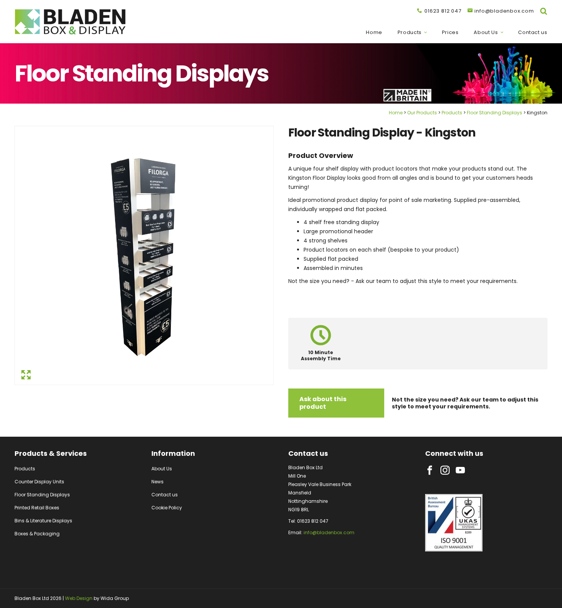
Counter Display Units (39, 481)
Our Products (422, 112)
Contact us (532, 32)
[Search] (543, 11)
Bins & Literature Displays (43, 520)
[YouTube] (460, 470)
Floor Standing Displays (494, 112)
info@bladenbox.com (329, 532)
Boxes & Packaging (37, 533)
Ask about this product (322, 403)
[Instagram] (445, 470)
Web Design (79, 598)
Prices (450, 32)
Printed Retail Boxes (37, 507)
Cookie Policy (166, 507)
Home (374, 32)
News (157, 481)
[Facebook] (429, 470)
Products (410, 32)
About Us (486, 32)
